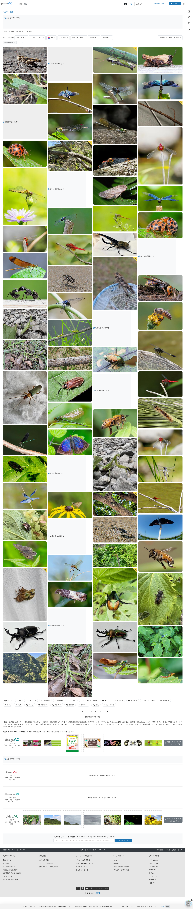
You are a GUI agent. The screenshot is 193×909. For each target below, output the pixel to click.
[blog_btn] (91, 888)
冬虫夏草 (166, 700)
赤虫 (97, 705)
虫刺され (47, 700)
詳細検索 (93, 37)
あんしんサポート (82, 870)
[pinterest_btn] (87, 888)
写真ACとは (7, 860)
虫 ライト (84, 705)
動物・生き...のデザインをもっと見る (174, 743)
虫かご (107, 700)
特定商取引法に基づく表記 (12, 873)
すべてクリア (22, 42)
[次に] (107, 712)
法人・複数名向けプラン (84, 863)
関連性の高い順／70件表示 (169, 37)
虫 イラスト (110, 705)
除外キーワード (77, 37)
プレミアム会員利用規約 (121, 866)
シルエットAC (154, 863)
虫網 (19, 705)
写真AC (5, 12)
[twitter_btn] (78, 888)
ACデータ (152, 879)
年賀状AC (152, 870)
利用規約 (116, 863)
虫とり (31, 705)
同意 (167, 906)
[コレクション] (189, 23)
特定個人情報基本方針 (10, 870)
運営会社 (6, 863)
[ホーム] (189, 11)
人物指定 (62, 37)
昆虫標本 (44, 705)
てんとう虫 (32, 700)
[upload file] (125, 4)
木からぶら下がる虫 (90, 700)
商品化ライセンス (82, 866)
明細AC (151, 883)
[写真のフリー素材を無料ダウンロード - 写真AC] (6, 3)
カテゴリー (20, 37)
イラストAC (153, 860)
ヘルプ (115, 860)
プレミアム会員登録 (46, 863)
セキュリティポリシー (10, 879)
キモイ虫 (120, 700)
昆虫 (11, 12)
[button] (120, 4)
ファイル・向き (36, 37)
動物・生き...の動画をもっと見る (174, 820)
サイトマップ (7, 876)
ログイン (176, 3)
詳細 (162, 906)
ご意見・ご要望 (102, 888)
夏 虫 (8, 705)
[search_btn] (131, 4)
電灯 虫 (71, 705)
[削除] (15, 42)
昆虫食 (73, 700)
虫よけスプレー (149, 700)
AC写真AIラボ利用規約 (121, 870)
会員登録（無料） (159, 3)
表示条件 (106, 37)
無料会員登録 (44, 860)
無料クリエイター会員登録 (48, 866)
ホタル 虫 (58, 705)
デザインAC (153, 876)
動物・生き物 (8, 42)
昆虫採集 (60, 700)
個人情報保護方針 (9, 866)
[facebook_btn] (82, 888)
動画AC (151, 873)
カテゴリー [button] (140, 4)
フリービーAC (154, 866)
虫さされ (134, 700)
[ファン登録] (189, 17)
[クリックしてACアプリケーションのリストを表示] (184, 4)
